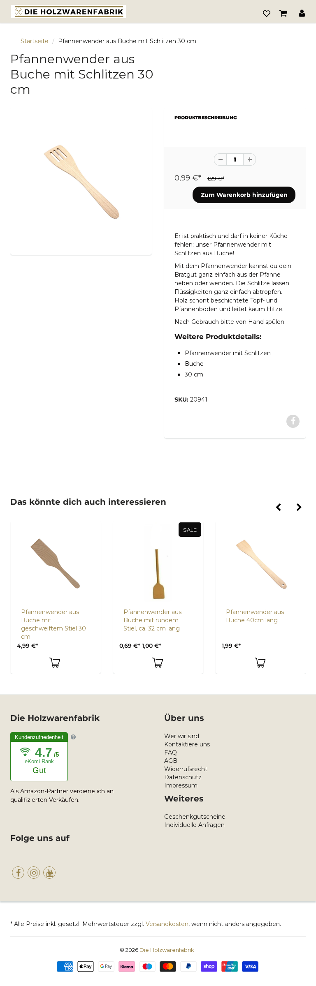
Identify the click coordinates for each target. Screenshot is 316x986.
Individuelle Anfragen (194, 825)
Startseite (35, 41)
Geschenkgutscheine (194, 816)
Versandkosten (167, 924)
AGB (170, 760)
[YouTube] (49, 872)
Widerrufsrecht (185, 769)
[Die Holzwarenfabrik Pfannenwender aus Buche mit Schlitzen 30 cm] (81, 180)
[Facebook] (18, 872)
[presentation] (278, 508)
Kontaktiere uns (187, 744)
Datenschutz (183, 777)
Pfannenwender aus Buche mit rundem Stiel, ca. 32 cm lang (152, 620)
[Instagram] (34, 872)
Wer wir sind (181, 736)
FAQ (170, 752)
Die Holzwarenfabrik (166, 950)
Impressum (181, 785)
